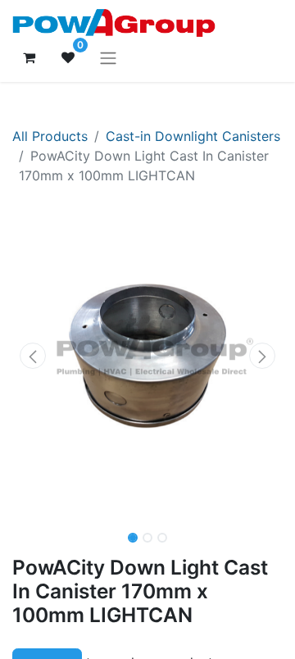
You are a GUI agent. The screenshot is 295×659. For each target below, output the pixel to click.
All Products (50, 136)
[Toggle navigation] (108, 57)
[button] (32, 356)
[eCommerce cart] (28, 57)
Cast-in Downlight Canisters (193, 136)
